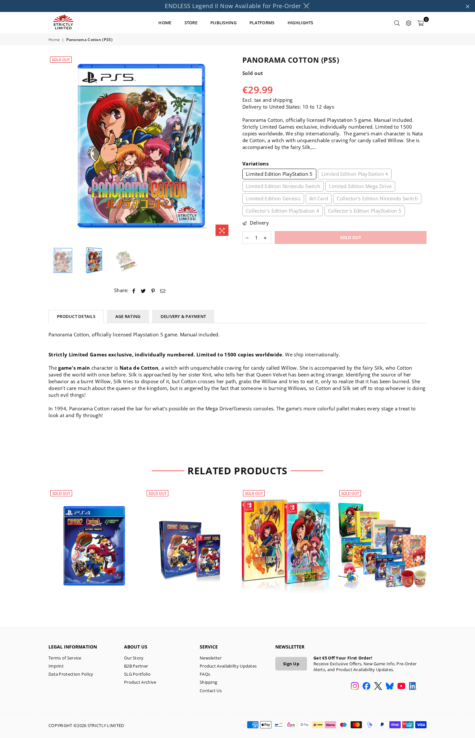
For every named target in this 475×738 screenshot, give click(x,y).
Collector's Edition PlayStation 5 (364, 210)
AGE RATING (128, 316)
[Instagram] (355, 686)
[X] (378, 686)
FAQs (205, 674)
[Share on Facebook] (134, 290)
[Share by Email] (162, 290)
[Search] (397, 22)
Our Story (134, 658)
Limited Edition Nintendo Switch (283, 186)
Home (54, 39)
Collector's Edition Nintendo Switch (377, 198)
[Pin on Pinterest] (153, 290)
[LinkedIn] (413, 686)
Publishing (223, 23)
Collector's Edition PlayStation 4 (282, 210)
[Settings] (409, 22)
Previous (54, 147)
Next (227, 147)
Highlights (300, 23)
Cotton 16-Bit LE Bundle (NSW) (286, 538)
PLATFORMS (262, 23)
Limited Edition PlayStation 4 (355, 174)
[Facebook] (366, 686)
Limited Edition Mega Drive (360, 186)
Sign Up (291, 664)
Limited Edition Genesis (273, 198)
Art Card (318, 198)
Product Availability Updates (228, 666)
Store (191, 23)
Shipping (208, 682)
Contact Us (211, 690)
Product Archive (140, 682)
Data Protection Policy (70, 674)
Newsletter (211, 658)
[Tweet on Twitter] (143, 290)
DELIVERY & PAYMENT (183, 316)
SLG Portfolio (137, 674)
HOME (164, 23)
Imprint (56, 666)
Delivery (258, 222)
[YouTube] (401, 686)
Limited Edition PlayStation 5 (279, 174)
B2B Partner (136, 666)
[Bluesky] (390, 686)
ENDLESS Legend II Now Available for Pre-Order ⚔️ (237, 6)
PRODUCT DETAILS (76, 316)
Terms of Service (64, 658)
